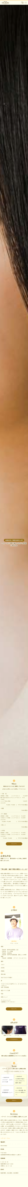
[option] (7, 1031)
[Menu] (25, 2)
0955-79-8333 (4, 1146)
